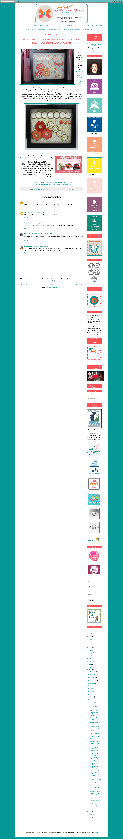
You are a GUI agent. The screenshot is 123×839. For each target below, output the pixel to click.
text (90, 594)
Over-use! (93, 739)
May (91, 692)
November (93, 675)
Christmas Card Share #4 (94, 806)
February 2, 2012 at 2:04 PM (44, 234)
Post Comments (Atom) (55, 287)
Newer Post (24, 284)
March (92, 697)
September (93, 680)
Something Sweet (95, 782)
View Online (92, 50)
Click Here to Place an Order (51, 154)
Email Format (90, 590)
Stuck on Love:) (94, 785)
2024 (90, 637)
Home (23, 25)
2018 (90, 653)
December (93, 672)
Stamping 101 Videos (71, 29)
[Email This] (66, 189)
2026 (90, 631)
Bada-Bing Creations (30, 234)
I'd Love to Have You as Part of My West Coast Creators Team (78, 25)
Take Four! (93, 803)
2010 (90, 814)
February (93, 700)
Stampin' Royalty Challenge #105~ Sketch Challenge (96, 793)
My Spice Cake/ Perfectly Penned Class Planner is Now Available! (51, 183)
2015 (90, 661)
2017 (90, 656)
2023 (90, 639)
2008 (90, 820)
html (90, 592)
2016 (90, 659)
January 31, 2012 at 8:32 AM (37, 202)
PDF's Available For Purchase (40, 25)
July (91, 686)
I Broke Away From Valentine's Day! (95, 779)
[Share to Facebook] (71, 189)
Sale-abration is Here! (94, 730)
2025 (90, 634)
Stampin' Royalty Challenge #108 (95, 725)
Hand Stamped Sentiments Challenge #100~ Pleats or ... (95, 773)
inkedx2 (26, 202)
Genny (26, 223)
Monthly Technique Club (36, 29)
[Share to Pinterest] (73, 189)
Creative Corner (54, 29)
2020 (90, 648)
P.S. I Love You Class (94, 719)
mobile (91, 596)
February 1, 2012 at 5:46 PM (38, 213)
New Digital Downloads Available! (94, 706)
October (92, 678)
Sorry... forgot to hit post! (96, 788)
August (92, 683)
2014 (90, 664)
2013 (90, 667)
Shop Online (96, 51)
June (91, 689)
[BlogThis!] (68, 189)
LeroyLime (27, 213)
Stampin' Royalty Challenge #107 (95, 742)
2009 (90, 817)
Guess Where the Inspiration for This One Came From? (95, 758)
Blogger (95, 833)
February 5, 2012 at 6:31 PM (40, 246)
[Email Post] (63, 189)
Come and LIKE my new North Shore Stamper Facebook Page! (51, 185)
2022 (90, 642)
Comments (92, 399)
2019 (90, 650)
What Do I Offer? (89, 29)
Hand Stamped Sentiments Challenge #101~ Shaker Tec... (95, 748)
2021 (90, 645)
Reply (26, 207)
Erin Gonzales (28, 246)
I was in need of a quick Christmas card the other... (95, 799)
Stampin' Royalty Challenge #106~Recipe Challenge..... (95, 765)
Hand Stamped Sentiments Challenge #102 (95, 734)
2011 (90, 812)
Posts (90, 395)
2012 (90, 670)
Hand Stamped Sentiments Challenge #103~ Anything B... (95, 713)
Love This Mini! (94, 753)
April (92, 694)
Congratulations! (95, 722)
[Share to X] (70, 189)
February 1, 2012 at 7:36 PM (36, 223)
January (92, 703)
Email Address (91, 586)
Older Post (79, 284)
